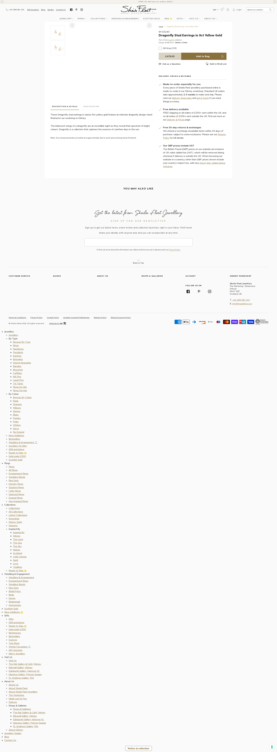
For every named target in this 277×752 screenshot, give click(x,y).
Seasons (13, 525)
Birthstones (15, 632)
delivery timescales (182, 98)
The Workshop (16, 695)
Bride (11, 594)
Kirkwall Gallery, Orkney (21, 667)
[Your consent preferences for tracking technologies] (272, 747)
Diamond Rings (16, 494)
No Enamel (18, 432)
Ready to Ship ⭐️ (18, 452)
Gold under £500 (17, 456)
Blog (43, 10)
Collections (98, 18)
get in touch (203, 98)
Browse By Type (21, 342)
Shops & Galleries (22, 709)
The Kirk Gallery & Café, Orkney (25, 664)
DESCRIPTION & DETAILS (65, 106)
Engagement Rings (18, 473)
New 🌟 (168, 18)
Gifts (180, 18)
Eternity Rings (16, 483)
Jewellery (65, 18)
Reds (15, 400)
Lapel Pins (18, 380)
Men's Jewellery (17, 653)
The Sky (17, 546)
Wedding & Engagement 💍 (23, 442)
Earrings (17, 355)
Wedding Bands (17, 477)
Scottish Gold (151, 18)
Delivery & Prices (175, 119)
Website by (55, 323)
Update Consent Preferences (76, 317)
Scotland (17, 553)
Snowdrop (14, 518)
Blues (16, 414)
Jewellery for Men (18, 445)
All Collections (16, 511)
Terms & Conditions (17, 317)
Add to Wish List (218, 64)
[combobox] (259, 9)
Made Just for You (18, 698)
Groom (12, 598)
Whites (17, 425)
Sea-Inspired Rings (18, 501)
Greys (16, 428)
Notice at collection (138, 748)
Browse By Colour (22, 397)
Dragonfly (170, 40)
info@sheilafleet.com (242, 304)
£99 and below (16, 449)
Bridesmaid (14, 601)
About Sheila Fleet (18, 688)
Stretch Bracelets (22, 362)
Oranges (17, 404)
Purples (17, 418)
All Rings (13, 470)
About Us (209, 18)
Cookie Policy (53, 317)
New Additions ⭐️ (13, 612)
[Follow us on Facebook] (71, 9)
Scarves (13, 639)
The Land (18, 539)
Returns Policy (100, 317)
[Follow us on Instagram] (81, 9)
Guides (50, 10)
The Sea (17, 542)
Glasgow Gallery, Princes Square (25, 674)
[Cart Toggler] (228, 9)
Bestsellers (14, 438)
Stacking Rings (16, 487)
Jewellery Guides (12, 733)
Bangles (17, 366)
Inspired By (19, 532)
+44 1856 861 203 (241, 300)
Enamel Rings (16, 497)
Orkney (16, 535)
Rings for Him (20, 387)
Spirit (15, 560)
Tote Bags (14, 643)
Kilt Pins (17, 376)
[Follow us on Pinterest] (76, 9)
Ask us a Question (171, 64)
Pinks (16, 421)
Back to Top (138, 263)
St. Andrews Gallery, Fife (21, 677)
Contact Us (61, 10)
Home (161, 27)
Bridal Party (15, 591)
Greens (16, 411)
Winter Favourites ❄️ (20, 646)
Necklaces (18, 348)
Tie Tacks (18, 383)
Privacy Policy (174, 250)
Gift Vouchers (33, 10)
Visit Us (193, 18)
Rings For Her (20, 390)
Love (15, 563)
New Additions (16, 435)
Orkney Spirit (15, 522)
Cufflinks (17, 373)
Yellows (17, 407)
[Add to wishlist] (222, 9)
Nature (16, 549)
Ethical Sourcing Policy (121, 317)
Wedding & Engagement (125, 18)
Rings (81, 18)
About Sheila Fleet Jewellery (23, 691)
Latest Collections (18, 515)
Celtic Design (20, 556)
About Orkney (16, 729)
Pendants (18, 352)
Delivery (13, 702)
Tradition (17, 567)
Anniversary (15, 605)
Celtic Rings (15, 490)
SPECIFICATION (91, 106)
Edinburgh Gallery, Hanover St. (24, 670)
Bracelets (18, 359)
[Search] (270, 9)
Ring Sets (14, 480)
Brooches (18, 369)
